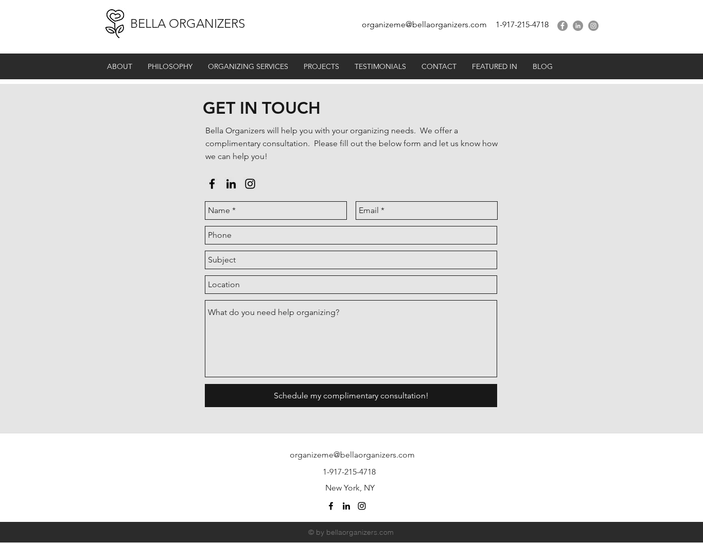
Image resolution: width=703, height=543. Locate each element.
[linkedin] (578, 26)
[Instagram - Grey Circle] (593, 26)
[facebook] (562, 26)
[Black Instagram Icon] (250, 183)
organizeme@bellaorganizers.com (424, 24)
